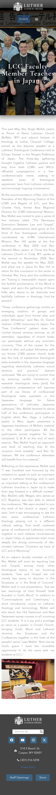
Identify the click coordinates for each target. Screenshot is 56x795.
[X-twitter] (44, 740)
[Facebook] (12, 740)
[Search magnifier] (41, 731)
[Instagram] (33, 740)
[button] (36, 19)
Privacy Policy (28, 767)
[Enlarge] (50, 663)
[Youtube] (22, 740)
